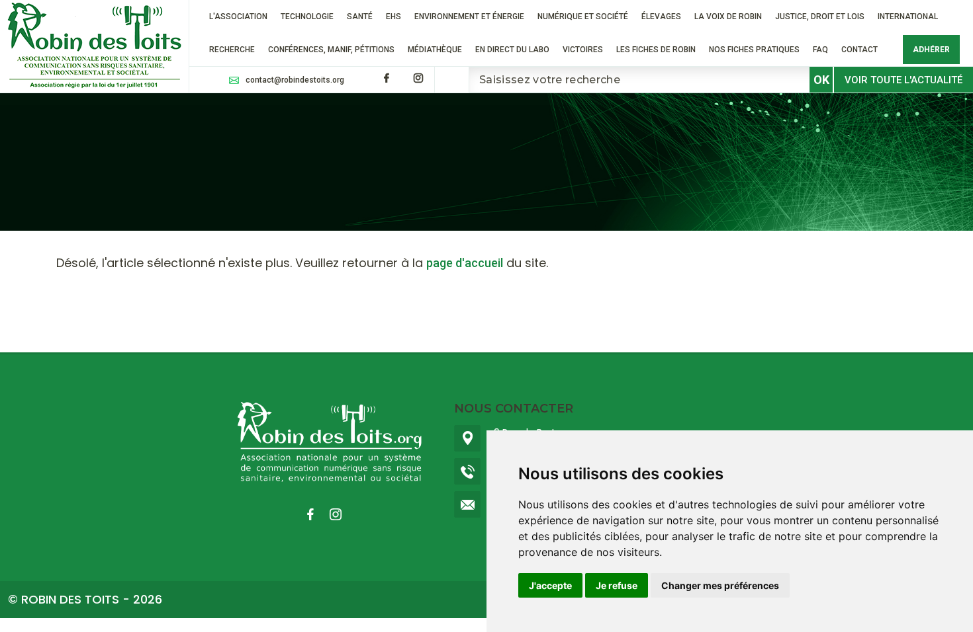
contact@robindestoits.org (295, 80)
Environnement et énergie (469, 16)
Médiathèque (435, 49)
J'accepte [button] (550, 585)
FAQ (820, 49)
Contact (859, 49)
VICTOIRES (583, 49)
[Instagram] (418, 78)
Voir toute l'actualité (903, 80)
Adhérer (931, 49)
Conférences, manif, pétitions (331, 49)
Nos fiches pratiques (754, 49)
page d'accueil (464, 263)
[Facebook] (386, 78)
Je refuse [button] (616, 585)
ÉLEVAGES (661, 16)
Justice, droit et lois (819, 16)
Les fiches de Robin (656, 49)
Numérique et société (582, 16)
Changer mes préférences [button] (720, 585)
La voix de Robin (728, 16)
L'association (238, 16)
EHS (393, 16)
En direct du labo (512, 49)
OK (821, 80)
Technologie (307, 16)
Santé (360, 16)
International (908, 16)
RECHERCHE (232, 49)
